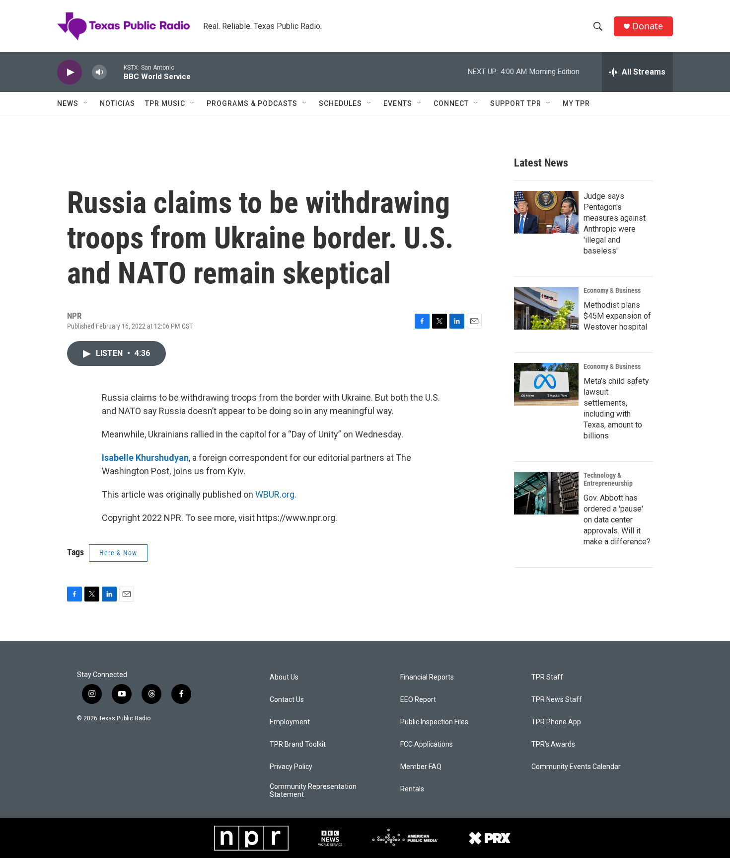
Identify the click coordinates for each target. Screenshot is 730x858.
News (67, 103)
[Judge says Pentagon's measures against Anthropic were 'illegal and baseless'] (546, 212)
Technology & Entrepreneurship (608, 479)
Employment (290, 722)
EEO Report (418, 699)
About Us (284, 677)
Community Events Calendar (576, 767)
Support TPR (515, 103)
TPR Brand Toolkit (298, 744)
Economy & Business (612, 290)
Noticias (117, 103)
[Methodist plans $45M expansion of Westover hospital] (546, 308)
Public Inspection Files (434, 722)
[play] (69, 72)
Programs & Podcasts (252, 103)
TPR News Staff (556, 699)
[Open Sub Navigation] (86, 103)
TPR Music (165, 103)
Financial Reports (427, 677)
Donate (647, 26)
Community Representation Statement (313, 790)
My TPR (576, 103)
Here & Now (118, 553)
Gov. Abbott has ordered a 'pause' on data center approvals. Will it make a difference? (617, 519)
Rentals (412, 789)
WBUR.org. (275, 494)
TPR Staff (547, 677)
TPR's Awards (553, 744)
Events (397, 103)
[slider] (115, 72)
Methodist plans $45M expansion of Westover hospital (617, 316)
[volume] (99, 72)
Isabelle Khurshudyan (145, 457)
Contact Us (287, 699)
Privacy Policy (291, 767)
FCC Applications (426, 744)
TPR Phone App (556, 722)
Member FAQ (420, 767)
